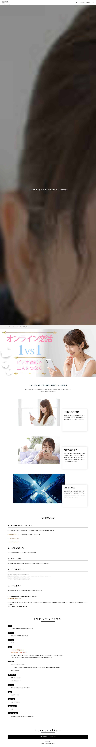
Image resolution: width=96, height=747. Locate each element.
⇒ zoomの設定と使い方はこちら (14, 598)
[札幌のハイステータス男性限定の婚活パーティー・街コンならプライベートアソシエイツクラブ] (5, 2)
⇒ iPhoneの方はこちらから (13, 538)
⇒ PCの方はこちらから (12, 534)
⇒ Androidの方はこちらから (14, 542)
